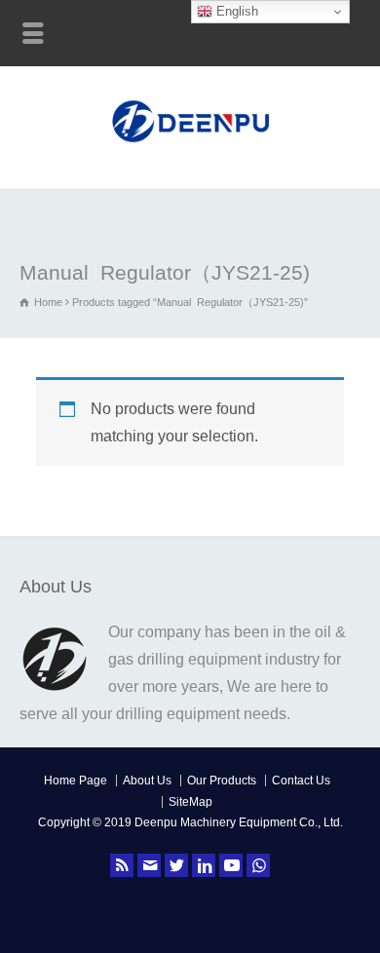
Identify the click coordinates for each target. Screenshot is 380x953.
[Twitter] (176, 865)
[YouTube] (231, 865)
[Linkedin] (203, 865)
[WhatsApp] (258, 865)
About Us (147, 780)
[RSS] (121, 865)
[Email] (149, 865)
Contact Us (301, 780)
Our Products (221, 780)
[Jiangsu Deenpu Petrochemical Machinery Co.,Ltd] (190, 144)
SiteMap (190, 802)
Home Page (75, 780)
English (235, 11)
